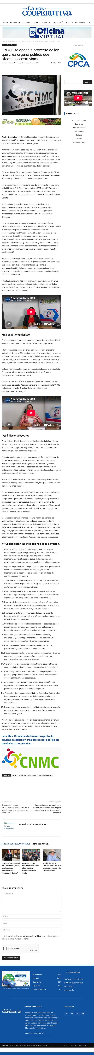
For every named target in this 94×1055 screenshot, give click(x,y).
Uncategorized (79, 142)
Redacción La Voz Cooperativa (15, 63)
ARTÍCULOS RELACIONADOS (17, 844)
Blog (63, 2)
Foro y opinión (58, 22)
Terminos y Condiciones (74, 979)
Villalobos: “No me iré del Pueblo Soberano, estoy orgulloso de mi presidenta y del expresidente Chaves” (11, 868)
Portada (13, 45)
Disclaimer (56, 2)
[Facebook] (78, 1)
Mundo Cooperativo (41, 22)
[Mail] (82, 1)
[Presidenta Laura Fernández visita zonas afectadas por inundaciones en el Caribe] (31, 855)
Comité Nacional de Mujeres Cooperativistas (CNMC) (36, 775)
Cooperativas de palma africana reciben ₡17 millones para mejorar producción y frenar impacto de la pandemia (47, 809)
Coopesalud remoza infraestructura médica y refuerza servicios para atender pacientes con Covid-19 (15, 809)
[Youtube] (90, 1)
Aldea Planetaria (79, 120)
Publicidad (68, 986)
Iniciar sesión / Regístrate (43, 2)
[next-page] (32, 877)
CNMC (14, 775)
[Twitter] (86, 1)
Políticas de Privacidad (73, 983)
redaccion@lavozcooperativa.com (39, 1036)
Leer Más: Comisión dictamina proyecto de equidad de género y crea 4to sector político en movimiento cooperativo (30, 740)
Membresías (69, 990)
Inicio (5, 22)
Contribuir (72, 1045)
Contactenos (82, 1045)
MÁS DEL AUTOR (40, 844)
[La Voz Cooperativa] (47, 12)
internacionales (79, 127)
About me (69, 2)
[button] (89, 22)
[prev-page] (28, 877)
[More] (48, 68)
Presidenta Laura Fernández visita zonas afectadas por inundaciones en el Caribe (30, 868)
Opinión (79, 135)
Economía (26, 22)
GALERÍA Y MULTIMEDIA (75, 22)
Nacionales (15, 22)
